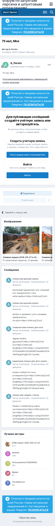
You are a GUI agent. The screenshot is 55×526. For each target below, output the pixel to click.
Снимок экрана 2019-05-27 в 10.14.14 (22, 257)
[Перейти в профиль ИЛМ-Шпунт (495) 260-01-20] (7, 444)
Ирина (15, 472)
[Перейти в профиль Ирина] (7, 473)
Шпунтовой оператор (16, 260)
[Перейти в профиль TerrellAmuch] (7, 483)
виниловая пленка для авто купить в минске (31, 361)
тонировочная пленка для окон (28, 327)
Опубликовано (25, 66)
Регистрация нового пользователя (27, 154)
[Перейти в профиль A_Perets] (5, 65)
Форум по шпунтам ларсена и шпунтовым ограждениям (22, 4)
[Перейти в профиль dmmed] (7, 453)
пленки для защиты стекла (26, 395)
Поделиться (28, 193)
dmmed (15, 452)
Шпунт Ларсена (27, 52)
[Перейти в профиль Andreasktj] (8, 280)
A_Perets (13, 49)
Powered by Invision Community (27, 521)
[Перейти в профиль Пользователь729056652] (7, 463)
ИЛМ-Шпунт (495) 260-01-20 (26, 443)
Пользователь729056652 (24, 462)
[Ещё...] (49, 65)
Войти (27, 175)
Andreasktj (24, 282)
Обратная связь (27, 517)
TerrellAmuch (18, 482)
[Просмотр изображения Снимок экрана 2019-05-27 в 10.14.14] (21, 240)
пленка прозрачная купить (25, 279)
